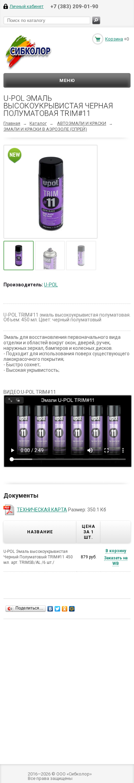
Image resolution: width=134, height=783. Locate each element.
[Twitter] (57, 608)
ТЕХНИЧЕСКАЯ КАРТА (42, 509)
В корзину (115, 550)
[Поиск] (96, 20)
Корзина (114, 38)
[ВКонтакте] (50, 608)
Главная (11, 123)
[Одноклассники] (64, 608)
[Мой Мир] (72, 608)
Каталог (38, 123)
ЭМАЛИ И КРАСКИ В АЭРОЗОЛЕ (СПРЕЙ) (45, 129)
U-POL (51, 284)
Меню (67, 80)
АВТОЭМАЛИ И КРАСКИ (81, 123)
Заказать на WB (115, 561)
